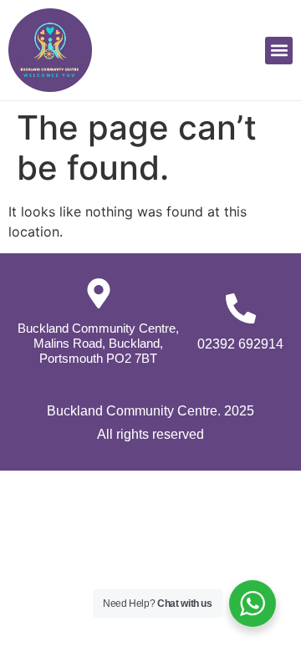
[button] (279, 50)
